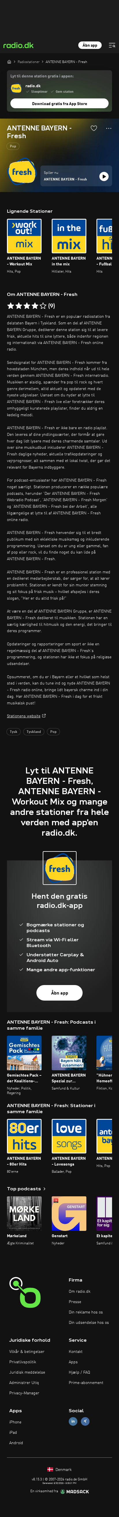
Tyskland (34, 732)
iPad (13, 1433)
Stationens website (23, 716)
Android (16, 1443)
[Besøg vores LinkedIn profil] (73, 1421)
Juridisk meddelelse (27, 1372)
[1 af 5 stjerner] (11, 306)
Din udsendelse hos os (89, 1323)
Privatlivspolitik (22, 1362)
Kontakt (76, 1352)
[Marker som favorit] (93, 128)
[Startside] (9, 61)
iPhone (15, 1422)
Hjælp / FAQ (79, 1372)
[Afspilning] (104, 176)
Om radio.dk (79, 1292)
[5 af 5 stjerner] (43, 306)
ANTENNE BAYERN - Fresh (65, 179)
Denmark (63, 1470)
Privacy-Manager (24, 1393)
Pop (13, 146)
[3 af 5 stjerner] (27, 306)
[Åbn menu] (112, 45)
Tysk (13, 732)
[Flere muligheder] (108, 128)
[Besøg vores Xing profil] (85, 1421)
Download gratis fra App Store (59, 104)
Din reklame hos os (86, 1312)
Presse (75, 1302)
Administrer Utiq (24, 1383)
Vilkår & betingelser (26, 1352)
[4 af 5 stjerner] (35, 306)
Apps (73, 1362)
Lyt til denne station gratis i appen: (42, 76)
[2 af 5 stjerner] (19, 306)
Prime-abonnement (86, 1383)
